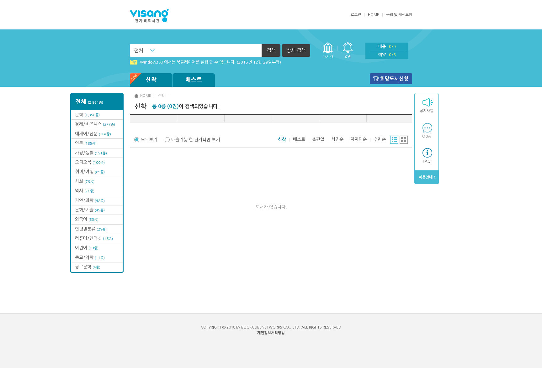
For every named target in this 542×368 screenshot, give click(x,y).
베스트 (193, 80)
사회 (84, 181)
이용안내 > (427, 177)
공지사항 (426, 111)
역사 (84, 191)
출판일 (318, 139)
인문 (86, 143)
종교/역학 (90, 257)
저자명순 (358, 139)
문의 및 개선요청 (399, 15)
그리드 (404, 140)
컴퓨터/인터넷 (94, 238)
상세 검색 (296, 50)
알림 (347, 57)
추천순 (380, 139)
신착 (151, 80)
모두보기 (149, 139)
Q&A (426, 136)
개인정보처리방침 (271, 333)
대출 (387, 46)
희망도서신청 (394, 78)
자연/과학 (90, 200)
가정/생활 (91, 153)
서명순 (337, 139)
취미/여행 (90, 171)
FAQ (427, 161)
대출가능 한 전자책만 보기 (195, 139)
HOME (373, 15)
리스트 (394, 140)
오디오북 (90, 162)
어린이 (86, 248)
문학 (87, 114)
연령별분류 (91, 229)
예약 (387, 55)
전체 (138, 50)
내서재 (328, 57)
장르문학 (87, 267)
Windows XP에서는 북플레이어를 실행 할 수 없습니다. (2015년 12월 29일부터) (206, 62)
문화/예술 (90, 210)
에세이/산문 (93, 134)
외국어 (86, 219)
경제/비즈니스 (95, 124)
